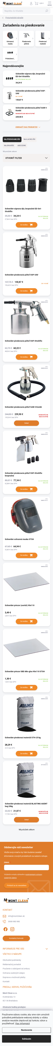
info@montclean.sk (16, 916)
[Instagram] (12, 928)
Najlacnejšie (29, 139)
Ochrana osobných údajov (14, 973)
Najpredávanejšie (12, 139)
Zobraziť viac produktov (26, 127)
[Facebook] (5, 928)
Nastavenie (26, 1030)
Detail (26, 423)
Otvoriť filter (13, 158)
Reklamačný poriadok (12, 964)
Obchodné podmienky (12, 960)
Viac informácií (22, 1023)
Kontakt (6, 981)
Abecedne (22, 145)
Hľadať (46, 11)
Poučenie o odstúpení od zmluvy (16, 969)
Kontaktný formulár (16, 938)
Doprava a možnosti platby (14, 977)
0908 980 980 (14, 921)
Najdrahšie (9, 145)
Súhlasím (26, 1039)
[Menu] (49, 3)
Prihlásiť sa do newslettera (16, 885)
